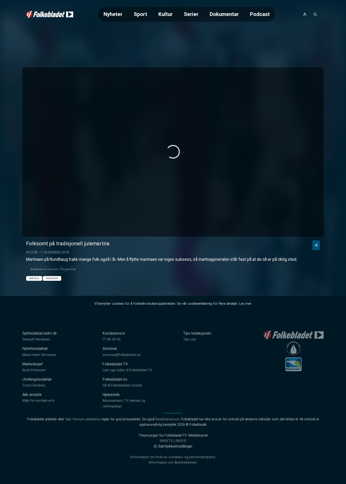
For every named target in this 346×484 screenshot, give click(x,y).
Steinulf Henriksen (36, 339)
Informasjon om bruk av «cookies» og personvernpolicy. (173, 457)
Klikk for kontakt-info (38, 401)
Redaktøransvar (167, 419)
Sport (140, 14)
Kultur (165, 14)
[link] (49, 14)
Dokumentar (224, 14)
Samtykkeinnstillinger (175, 446)
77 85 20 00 (112, 339)
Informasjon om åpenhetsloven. (173, 462)
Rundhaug (52, 278)
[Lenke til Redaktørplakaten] (293, 348)
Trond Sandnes (33, 385)
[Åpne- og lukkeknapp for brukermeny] (305, 14)
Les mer (245, 304)
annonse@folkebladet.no (122, 355)
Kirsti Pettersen (34, 370)
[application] (173, 152)
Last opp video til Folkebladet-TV (127, 370)
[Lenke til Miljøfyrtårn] (293, 364)
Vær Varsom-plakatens (82, 419)
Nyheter (113, 14)
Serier (191, 14)
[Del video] (316, 245)
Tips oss (189, 339)
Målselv (34, 278)
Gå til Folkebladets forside (122, 385)
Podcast (260, 14)
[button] (173, 151)
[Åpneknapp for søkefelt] (315, 14)
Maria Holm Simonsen (39, 355)
